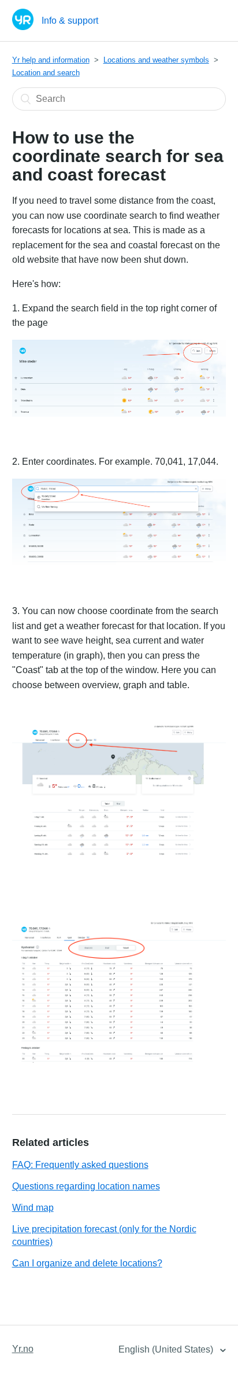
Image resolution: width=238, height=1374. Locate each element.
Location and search (46, 72)
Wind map (33, 1208)
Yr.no (23, 1349)
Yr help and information (51, 60)
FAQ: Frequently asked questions (80, 1165)
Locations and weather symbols (156, 60)
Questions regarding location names (86, 1186)
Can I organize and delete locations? (87, 1263)
